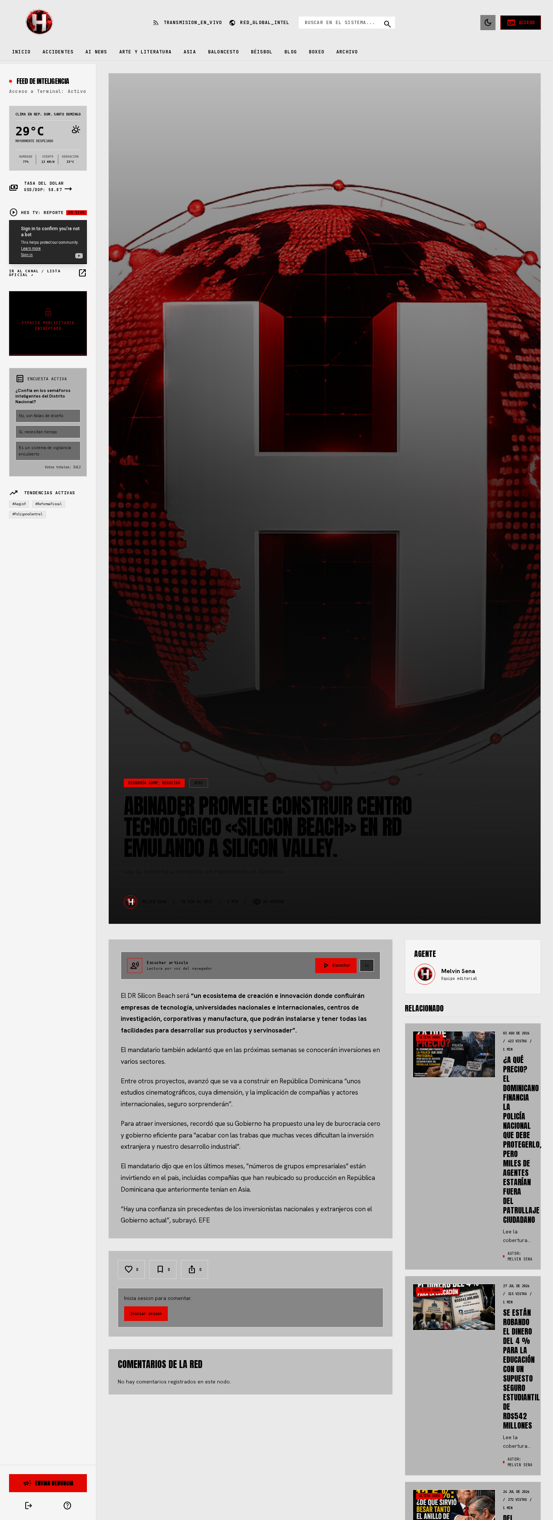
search (387, 24)
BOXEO (316, 52)
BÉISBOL (261, 52)
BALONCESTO (223, 52)
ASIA (190, 52)
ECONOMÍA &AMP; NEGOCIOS (154, 782)
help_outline (67, 1505)
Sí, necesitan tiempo (38, 431)
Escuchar (336, 965)
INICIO (21, 52)
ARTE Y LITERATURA (145, 52)
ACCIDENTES (58, 52)
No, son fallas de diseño (41, 415)
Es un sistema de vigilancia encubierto (45, 451)
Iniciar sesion (146, 1313)
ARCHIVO (347, 52)
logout (28, 1505)
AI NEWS (96, 52)
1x (367, 965)
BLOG (290, 52)
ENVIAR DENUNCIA (48, 1483)
